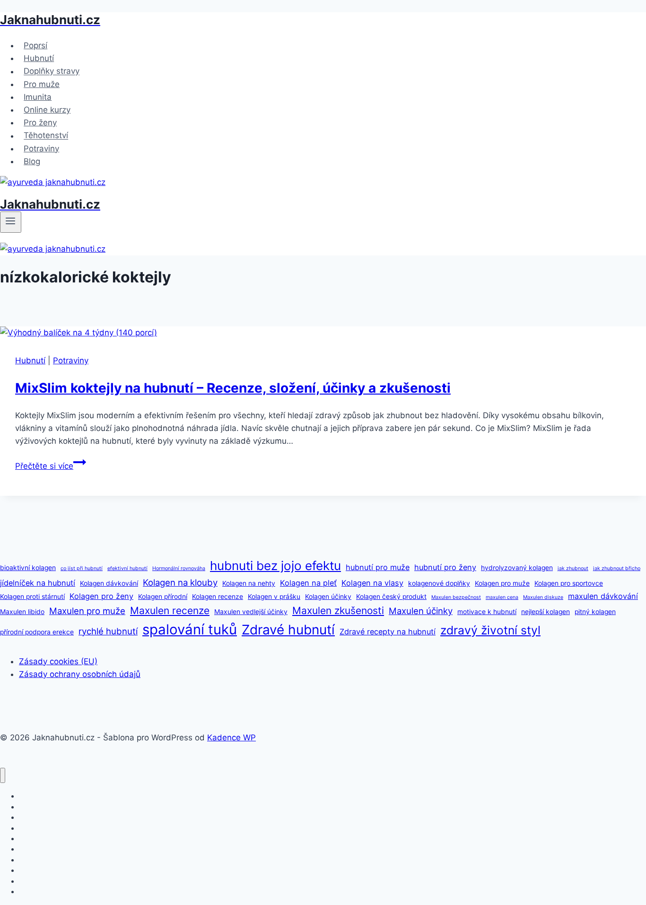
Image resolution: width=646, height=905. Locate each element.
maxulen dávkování (603, 596)
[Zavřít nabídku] (2, 775)
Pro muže (42, 84)
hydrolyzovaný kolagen (517, 567)
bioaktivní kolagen (28, 567)
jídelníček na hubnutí (37, 583)
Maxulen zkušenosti (338, 610)
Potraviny (41, 148)
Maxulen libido (22, 611)
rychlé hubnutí (108, 631)
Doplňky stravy (51, 71)
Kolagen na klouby (180, 582)
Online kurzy (47, 109)
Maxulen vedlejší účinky (251, 611)
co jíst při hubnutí (82, 568)
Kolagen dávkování (109, 583)
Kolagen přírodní (162, 596)
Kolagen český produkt (391, 596)
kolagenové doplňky (439, 583)
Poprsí (35, 45)
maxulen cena (502, 597)
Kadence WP (231, 737)
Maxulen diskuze (543, 597)
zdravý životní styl (490, 630)
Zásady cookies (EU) (58, 661)
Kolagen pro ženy (101, 596)
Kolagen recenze (217, 596)
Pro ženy (40, 122)
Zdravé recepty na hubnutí (388, 631)
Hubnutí (39, 58)
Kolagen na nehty (248, 583)
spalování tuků (189, 629)
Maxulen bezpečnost (456, 597)
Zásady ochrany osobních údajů (79, 674)
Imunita (38, 97)
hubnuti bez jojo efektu (275, 565)
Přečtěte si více (50, 466)
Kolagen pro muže (502, 583)
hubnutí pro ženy (445, 567)
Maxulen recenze (170, 610)
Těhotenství (46, 136)
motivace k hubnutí (486, 611)
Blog (32, 161)
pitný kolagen (595, 611)
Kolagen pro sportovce (568, 583)
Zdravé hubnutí (288, 630)
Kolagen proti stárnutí (32, 596)
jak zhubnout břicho (616, 568)
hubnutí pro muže (378, 567)
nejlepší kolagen (545, 611)
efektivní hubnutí (127, 568)
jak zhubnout (573, 568)
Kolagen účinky (328, 596)
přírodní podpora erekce (37, 632)
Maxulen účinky (421, 611)
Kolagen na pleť (308, 583)
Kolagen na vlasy (372, 583)
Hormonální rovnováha (178, 568)
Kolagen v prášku (274, 596)
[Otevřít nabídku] (10, 221)
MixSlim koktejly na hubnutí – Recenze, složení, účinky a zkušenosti (233, 388)
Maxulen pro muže (87, 611)
